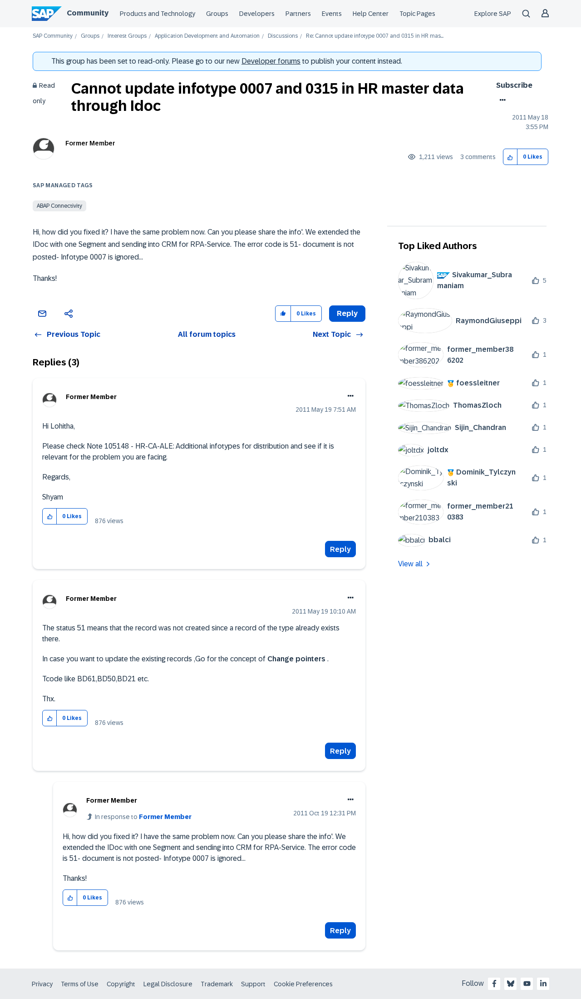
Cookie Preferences (303, 984)
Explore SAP (492, 13)
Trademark (217, 984)
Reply (340, 549)
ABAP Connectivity (59, 206)
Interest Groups (127, 36)
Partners (298, 13)
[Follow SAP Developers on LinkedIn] (543, 983)
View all (410, 564)
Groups (217, 13)
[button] (510, 157)
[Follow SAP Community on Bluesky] (510, 983)
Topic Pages (417, 13)
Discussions (283, 36)
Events (332, 13)
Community (87, 13)
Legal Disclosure (167, 984)
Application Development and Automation (207, 36)
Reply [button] (347, 313)
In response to (143, 816)
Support (253, 984)
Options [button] (501, 100)
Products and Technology (157, 13)
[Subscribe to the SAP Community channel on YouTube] (527, 983)
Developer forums (270, 61)
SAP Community (53, 36)
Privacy (42, 984)
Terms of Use (79, 984)
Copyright (121, 984)
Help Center (371, 13)
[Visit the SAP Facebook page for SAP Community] (494, 983)
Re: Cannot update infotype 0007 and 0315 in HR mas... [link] (374, 36)
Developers (257, 13)
